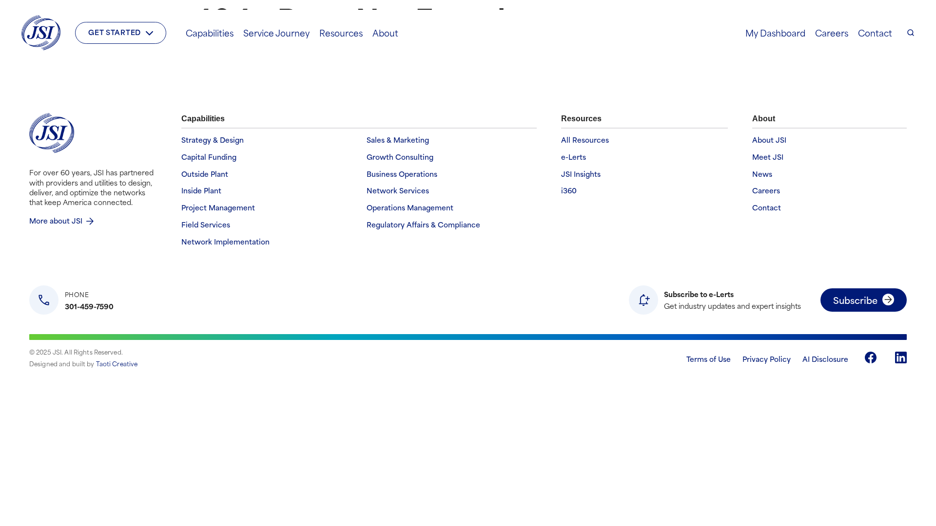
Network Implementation (225, 242)
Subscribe (855, 300)
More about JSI (55, 220)
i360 (569, 191)
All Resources (585, 140)
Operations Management (410, 208)
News (762, 174)
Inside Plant (201, 191)
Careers (831, 32)
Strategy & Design (212, 140)
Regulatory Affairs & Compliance (423, 225)
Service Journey (276, 32)
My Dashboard (775, 32)
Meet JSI (767, 157)
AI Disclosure (825, 358)
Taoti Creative (117, 363)
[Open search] (911, 33)
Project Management (218, 208)
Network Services (398, 191)
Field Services (205, 225)
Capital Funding (208, 157)
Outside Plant (204, 174)
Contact (875, 32)
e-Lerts (573, 157)
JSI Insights (581, 174)
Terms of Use (708, 358)
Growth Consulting (400, 157)
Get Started (114, 32)
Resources (341, 32)
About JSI (769, 140)
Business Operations (402, 174)
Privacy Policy (766, 358)
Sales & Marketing (398, 140)
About (385, 32)
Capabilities (210, 32)
